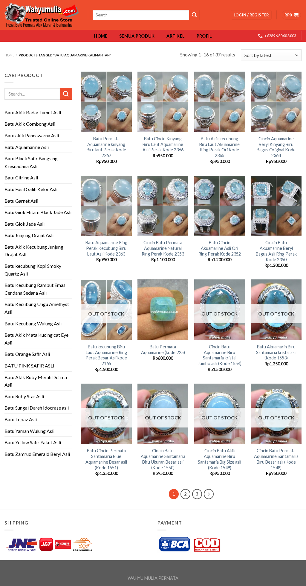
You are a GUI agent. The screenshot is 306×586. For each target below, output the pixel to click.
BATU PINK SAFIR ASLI (29, 365)
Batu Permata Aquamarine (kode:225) (163, 349)
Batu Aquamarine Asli (26, 147)
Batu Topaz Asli (20, 419)
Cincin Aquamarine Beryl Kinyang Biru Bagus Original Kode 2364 (276, 147)
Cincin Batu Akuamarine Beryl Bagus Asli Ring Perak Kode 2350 (276, 251)
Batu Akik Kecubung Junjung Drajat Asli (33, 250)
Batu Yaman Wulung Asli (29, 431)
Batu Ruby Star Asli (24, 396)
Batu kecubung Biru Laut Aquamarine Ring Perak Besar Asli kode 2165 (106, 355)
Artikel (175, 36)
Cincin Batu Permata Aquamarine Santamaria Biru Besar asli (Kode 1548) (276, 459)
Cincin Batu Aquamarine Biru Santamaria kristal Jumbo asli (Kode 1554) (219, 355)
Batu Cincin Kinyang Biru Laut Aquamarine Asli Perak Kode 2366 (163, 144)
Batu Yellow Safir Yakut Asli (32, 442)
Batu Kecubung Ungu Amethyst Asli (36, 308)
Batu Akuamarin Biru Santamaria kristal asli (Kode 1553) (276, 352)
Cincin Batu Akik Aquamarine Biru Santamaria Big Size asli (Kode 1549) (219, 459)
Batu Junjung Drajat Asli (28, 235)
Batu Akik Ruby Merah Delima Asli (35, 381)
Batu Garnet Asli (21, 201)
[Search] (194, 15)
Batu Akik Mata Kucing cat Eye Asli (36, 338)
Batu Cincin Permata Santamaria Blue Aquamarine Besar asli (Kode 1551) (106, 459)
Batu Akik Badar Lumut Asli (32, 112)
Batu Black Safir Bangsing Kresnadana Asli (31, 162)
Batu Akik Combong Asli (29, 124)
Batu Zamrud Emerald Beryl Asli (37, 454)
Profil (204, 36)
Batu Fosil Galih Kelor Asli (30, 189)
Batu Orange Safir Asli (27, 354)
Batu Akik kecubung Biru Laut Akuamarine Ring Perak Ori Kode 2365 (219, 147)
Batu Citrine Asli (21, 177)
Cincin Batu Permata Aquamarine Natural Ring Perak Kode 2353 (163, 248)
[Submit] (66, 94)
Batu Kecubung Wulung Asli (33, 323)
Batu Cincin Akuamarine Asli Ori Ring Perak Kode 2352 (219, 248)
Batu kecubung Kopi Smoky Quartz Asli (32, 269)
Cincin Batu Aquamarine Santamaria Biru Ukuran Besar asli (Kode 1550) (163, 459)
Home (100, 36)
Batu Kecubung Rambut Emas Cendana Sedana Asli (34, 289)
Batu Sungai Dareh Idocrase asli (36, 407)
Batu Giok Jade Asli (24, 224)
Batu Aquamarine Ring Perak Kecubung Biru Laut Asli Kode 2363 (106, 248)
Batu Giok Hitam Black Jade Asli (37, 212)
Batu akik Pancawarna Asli (31, 135)
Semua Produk (136, 36)
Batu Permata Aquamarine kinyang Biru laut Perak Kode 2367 (106, 147)
